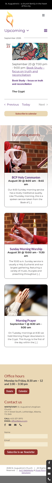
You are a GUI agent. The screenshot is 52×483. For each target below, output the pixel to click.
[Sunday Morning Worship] (26, 228)
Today (26, 104)
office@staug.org (19, 421)
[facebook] (5, 425)
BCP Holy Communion (26, 177)
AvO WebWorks (26, 470)
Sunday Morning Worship (26, 249)
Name (7, 432)
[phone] (20, 425)
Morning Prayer (26, 320)
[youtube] (10, 425)
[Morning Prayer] (26, 300)
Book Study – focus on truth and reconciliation (27, 82)
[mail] (15, 425)
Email (7, 440)
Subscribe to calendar (26, 113)
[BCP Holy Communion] (26, 157)
